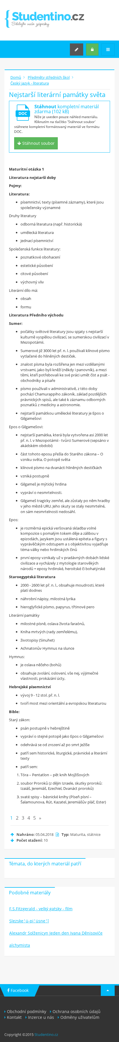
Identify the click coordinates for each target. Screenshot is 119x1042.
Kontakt (14, 1017)
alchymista (19, 945)
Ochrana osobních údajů (77, 1011)
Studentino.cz (46, 1034)
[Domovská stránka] (44, 19)
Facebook (19, 990)
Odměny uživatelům (79, 1017)
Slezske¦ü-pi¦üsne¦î (29, 921)
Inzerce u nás (41, 1017)
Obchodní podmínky (26, 1011)
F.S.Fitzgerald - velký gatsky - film (40, 908)
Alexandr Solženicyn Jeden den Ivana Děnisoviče (56, 933)
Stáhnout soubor (38, 143)
